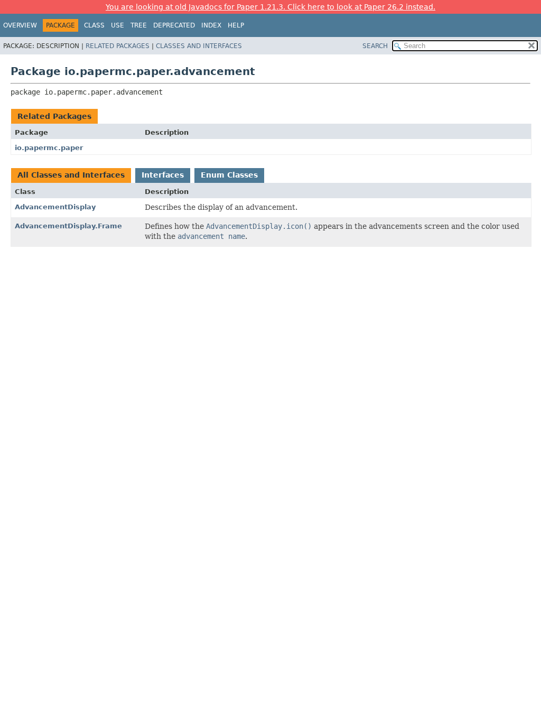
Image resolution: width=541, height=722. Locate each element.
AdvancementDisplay (55, 207)
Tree (138, 25)
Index (211, 25)
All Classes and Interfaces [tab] (71, 175)
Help (236, 25)
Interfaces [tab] (163, 175)
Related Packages (118, 46)
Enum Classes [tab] (229, 175)
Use (117, 25)
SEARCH (375, 46)
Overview (20, 25)
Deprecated (174, 25)
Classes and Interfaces (199, 46)
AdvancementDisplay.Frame (68, 226)
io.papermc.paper (49, 148)
